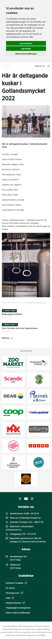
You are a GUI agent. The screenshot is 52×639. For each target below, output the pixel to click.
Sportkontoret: (24, 514)
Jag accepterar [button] (26, 43)
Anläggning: (22, 534)
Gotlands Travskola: (26, 522)
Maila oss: (25, 518)
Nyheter (5, 338)
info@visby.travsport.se (36, 303)
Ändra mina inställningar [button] (26, 54)
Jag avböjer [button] (26, 48)
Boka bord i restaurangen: (20, 528)
